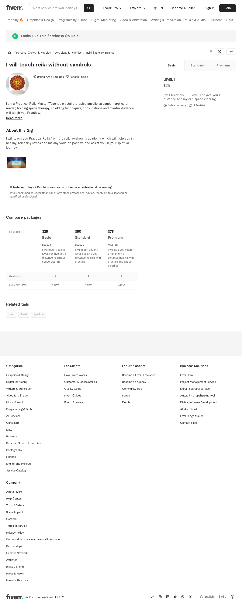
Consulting (12, 423)
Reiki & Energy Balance (100, 53)
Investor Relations (17, 580)
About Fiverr (14, 492)
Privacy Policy (15, 533)
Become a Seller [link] (183, 8)
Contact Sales (188, 423)
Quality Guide (72, 389)
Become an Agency (134, 382)
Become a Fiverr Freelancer (139, 375)
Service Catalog (16, 470)
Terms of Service (16, 526)
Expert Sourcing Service (195, 389)
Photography (14, 450)
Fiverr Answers (73, 402)
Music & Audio (195, 20)
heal (11, 314)
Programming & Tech (73, 20)
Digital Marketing (103, 20)
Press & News (15, 573)
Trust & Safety (15, 505)
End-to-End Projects (18, 464)
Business (215, 20)
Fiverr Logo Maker (191, 416)
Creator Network (17, 553)
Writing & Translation (166, 20)
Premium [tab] (223, 65)
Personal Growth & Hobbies (33, 53)
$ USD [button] (222, 597)
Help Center (13, 498)
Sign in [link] (210, 8)
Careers (11, 519)
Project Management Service (198, 382)
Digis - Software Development (198, 402)
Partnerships (14, 546)
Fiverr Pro (186, 375)
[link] (9, 52)
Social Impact (14, 512)
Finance (11, 457)
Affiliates (11, 560)
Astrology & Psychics (68, 53)
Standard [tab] (197, 65)
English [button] (209, 597)
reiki (24, 314)
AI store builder (190, 409)
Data (9, 429)
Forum (126, 395)
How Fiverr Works (75, 375)
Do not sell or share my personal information (33, 539)
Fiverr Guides (72, 395)
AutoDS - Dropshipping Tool (197, 395)
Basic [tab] (172, 65)
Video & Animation (133, 20)
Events (126, 402)
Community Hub (132, 389)
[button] (113, 8)
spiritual (38, 314)
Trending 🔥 (14, 20)
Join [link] (228, 8)
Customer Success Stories (80, 382)
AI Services (13, 416)
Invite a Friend (15, 567)
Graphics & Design (40, 20)
